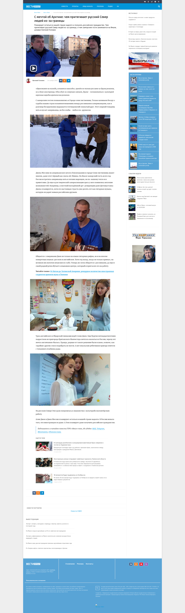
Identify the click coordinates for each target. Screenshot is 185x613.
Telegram (100, 429)
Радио (110, 6)
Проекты (75, 6)
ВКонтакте (43, 432)
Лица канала (88, 6)
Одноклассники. (55, 432)
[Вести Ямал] (33, 6)
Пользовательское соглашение (35, 580)
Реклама (100, 6)
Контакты (89, 564)
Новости (64, 6)
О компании (70, 564)
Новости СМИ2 (76, 511)
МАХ (94, 429)
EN (118, 6)
